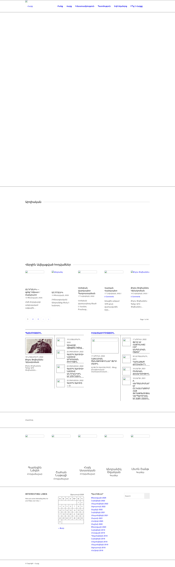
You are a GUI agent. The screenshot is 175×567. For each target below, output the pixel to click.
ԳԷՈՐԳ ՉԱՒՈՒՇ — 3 (74, 384)
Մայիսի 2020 (97, 524)
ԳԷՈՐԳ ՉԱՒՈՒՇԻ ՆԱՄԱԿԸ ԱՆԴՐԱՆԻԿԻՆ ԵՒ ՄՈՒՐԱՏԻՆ (75, 372)
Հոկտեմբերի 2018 (99, 541)
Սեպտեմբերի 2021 (99, 515)
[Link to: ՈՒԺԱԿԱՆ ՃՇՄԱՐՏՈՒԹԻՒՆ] (126, 371)
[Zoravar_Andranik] (113, 448)
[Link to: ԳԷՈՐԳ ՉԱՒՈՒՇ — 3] (60, 383)
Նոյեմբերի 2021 (98, 512)
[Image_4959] (140, 447)
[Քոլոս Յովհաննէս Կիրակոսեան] (140, 278)
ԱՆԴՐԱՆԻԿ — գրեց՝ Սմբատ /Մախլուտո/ (32, 292)
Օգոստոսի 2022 (98, 506)
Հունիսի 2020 (97, 521)
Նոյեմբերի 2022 (98, 500)
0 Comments (109, 296)
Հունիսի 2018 (97, 550)
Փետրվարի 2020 (98, 527)
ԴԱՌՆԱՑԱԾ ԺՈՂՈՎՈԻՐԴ (139, 363)
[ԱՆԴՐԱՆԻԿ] (61, 280)
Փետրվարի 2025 (98, 497)
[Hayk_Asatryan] (87, 447)
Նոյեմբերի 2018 (98, 538)
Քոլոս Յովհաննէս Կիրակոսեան (140, 289)
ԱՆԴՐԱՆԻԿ (57, 292)
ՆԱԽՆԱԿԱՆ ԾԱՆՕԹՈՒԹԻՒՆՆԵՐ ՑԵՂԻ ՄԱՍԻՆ (104, 361)
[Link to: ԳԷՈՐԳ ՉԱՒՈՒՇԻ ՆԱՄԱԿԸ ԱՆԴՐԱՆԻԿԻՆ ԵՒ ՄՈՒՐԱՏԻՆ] (60, 368)
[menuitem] (60, 6)
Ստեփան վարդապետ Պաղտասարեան (86, 290)
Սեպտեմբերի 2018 (99, 544)
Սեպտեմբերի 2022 (99, 503)
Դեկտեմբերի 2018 (99, 535)
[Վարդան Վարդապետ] (113, 278)
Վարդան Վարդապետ (110, 289)
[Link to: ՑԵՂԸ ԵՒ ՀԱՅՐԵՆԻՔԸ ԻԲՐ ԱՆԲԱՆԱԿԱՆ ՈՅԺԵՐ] (126, 342)
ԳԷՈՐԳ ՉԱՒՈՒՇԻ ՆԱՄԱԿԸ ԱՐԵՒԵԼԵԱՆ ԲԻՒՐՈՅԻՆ (75, 358)
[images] (61, 449)
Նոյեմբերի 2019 (98, 530)
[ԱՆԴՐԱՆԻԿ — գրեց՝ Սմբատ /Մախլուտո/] (34, 278)
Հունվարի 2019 (98, 532)
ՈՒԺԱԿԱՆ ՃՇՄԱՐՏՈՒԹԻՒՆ (141, 372)
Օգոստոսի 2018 (98, 547)
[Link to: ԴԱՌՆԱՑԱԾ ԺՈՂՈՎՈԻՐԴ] (126, 359)
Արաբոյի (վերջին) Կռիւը (74, 346)
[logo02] (29, 6)
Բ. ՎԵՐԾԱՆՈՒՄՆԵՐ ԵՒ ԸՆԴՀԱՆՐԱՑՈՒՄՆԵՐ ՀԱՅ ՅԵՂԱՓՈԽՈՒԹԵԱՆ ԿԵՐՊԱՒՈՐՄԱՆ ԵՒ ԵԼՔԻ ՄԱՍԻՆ (143, 389)
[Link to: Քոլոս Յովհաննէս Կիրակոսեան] (39, 346)
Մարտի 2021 (97, 518)
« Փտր (61, 528)
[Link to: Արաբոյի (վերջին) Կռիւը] (60, 342)
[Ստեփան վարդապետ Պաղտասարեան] (87, 278)
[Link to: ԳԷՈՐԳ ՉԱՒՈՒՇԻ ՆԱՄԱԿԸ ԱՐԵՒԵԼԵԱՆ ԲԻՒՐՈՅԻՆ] (60, 354)
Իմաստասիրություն (102, 332)
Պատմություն (33, 332)
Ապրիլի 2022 (97, 509)
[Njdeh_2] (34, 447)
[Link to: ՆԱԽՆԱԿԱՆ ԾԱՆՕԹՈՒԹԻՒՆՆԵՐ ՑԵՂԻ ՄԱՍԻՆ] (105, 345)
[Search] (147, 6)
